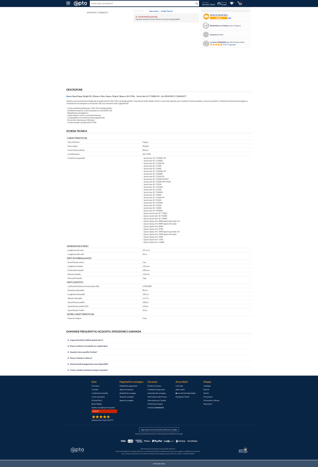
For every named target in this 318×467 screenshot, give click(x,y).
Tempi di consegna (127, 397)
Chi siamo (95, 386)
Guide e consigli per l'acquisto (103, 407)
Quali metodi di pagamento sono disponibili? (89, 364)
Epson (69, 96)
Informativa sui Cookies (157, 400)
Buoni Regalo (97, 404)
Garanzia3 (156, 407)
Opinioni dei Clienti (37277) (102, 420)
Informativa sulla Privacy (157, 397)
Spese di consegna (126, 400)
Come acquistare (98, 397)
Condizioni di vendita (100, 393)
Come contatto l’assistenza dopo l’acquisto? (89, 370)
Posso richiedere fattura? (81, 358)
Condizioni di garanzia (156, 389)
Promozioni (208, 397)
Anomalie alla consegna (157, 393)
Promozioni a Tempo (211, 400)
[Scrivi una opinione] (139, 11)
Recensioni (208, 404)
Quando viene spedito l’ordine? (83, 352)
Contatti (95, 389)
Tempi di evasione (126, 389)
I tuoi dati (179, 386)
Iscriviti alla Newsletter (186, 393)
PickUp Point (97, 400)
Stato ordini (180, 389)
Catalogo (207, 386)
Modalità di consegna (128, 393)
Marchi (206, 389)
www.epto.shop (159, 463)
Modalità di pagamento (128, 386)
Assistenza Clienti (182, 397)
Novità (206, 393)
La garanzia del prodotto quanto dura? (86, 340)
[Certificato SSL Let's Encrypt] (243, 450)
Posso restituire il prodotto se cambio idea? (89, 346)
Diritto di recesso (154, 386)
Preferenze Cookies (155, 404)
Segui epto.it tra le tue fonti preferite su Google (159, 430)
